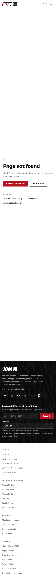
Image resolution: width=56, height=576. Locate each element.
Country (5, 421)
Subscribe (47, 416)
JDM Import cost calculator (13, 468)
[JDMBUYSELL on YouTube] (18, 395)
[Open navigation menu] (51, 4)
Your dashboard (8, 533)
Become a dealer (9, 529)
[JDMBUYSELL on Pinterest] (32, 395)
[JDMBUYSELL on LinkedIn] (39, 395)
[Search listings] (44, 4)
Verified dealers (31, 198)
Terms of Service (9, 568)
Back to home (38, 183)
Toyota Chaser (8, 489)
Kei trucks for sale (9, 459)
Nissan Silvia (7, 494)
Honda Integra (8, 507)
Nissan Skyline (8, 485)
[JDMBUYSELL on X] (25, 395)
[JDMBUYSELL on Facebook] (5, 395)
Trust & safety (8, 555)
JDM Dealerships (9, 472)
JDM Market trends (10, 463)
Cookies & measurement (12, 573)
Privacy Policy (8, 564)
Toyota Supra (7, 503)
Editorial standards (9, 559)
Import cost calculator (12, 203)
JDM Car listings (9, 454)
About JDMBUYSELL (10, 546)
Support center (8, 550)
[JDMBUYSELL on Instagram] (12, 395)
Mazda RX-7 (7, 498)
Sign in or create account (12, 520)
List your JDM (8, 524)
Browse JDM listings (15, 183)
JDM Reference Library (12, 198)
